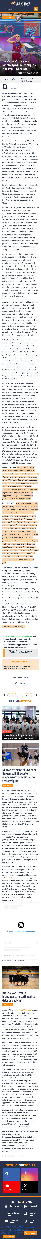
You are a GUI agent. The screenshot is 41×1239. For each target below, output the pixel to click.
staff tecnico (25, 1010)
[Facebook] (6, 1173)
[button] (13, 79)
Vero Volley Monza (19, 668)
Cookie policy (8, 1236)
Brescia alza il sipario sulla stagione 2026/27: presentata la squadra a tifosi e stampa (20, 738)
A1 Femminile (8, 18)
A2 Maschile (6, 731)
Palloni (12, 877)
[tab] (12, 1206)
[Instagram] (25, 1173)
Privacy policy (30, 1233)
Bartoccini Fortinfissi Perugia (15, 666)
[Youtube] (7, 1185)
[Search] (36, 9)
